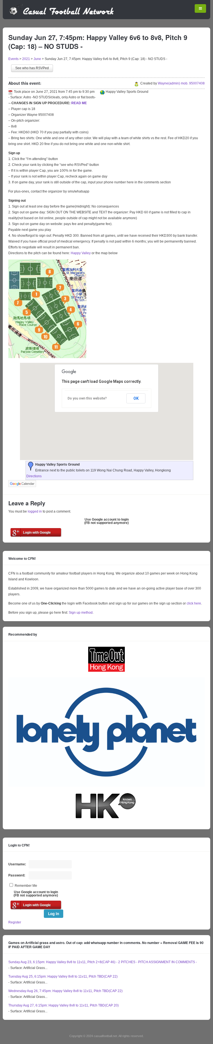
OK (136, 398)
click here (194, 603)
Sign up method (80, 613)
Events (13, 59)
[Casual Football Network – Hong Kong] (62, 14)
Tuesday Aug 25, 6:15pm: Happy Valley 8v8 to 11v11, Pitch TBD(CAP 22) (63, 976)
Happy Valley (81, 253)
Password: (16, 875)
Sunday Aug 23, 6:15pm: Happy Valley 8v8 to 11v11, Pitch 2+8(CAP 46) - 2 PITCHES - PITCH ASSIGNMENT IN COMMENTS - (102, 962)
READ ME (79, 103)
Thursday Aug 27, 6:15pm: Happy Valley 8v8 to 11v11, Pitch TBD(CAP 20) (63, 1005)
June (37, 59)
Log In (53, 913)
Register (14, 922)
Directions (34, 476)
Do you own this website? (87, 398)
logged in (35, 511)
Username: (17, 864)
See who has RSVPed (32, 68)
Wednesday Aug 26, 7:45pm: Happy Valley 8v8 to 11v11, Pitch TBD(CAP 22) (65, 991)
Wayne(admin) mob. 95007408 (181, 83)
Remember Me (26, 885)
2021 (26, 59)
